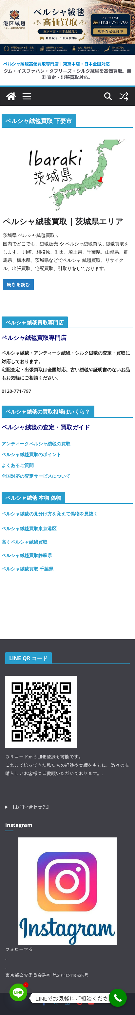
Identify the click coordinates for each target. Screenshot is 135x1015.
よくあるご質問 (18, 465)
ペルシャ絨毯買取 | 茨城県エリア (63, 221)
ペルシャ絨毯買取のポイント (31, 454)
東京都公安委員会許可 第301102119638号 (46, 975)
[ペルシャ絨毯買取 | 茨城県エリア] (67, 176)
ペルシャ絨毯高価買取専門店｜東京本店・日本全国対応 (56, 64)
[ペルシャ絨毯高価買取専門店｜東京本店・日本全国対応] (67, 5)
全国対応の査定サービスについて (36, 476)
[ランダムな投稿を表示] (124, 96)
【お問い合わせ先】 (30, 806)
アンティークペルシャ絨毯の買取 (36, 443)
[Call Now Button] (118, 998)
